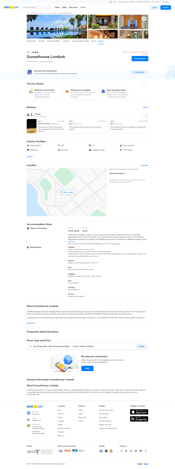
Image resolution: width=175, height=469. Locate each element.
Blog (59, 410)
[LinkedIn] (131, 450)
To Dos (80, 421)
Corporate (61, 421)
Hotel (28, 13)
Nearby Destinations (117, 173)
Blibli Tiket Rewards (143, 2)
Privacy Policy (103, 417)
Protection (61, 432)
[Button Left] (141, 115)
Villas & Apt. (82, 417)
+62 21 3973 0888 (38, 434)
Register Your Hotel (105, 425)
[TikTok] (145, 450)
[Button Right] (146, 115)
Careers (60, 417)
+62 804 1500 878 (38, 429)
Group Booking (104, 414)
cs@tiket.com (36, 420)
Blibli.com (61, 436)
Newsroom (61, 414)
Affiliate (60, 425)
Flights (80, 410)
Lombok (47, 13)
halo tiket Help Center (106, 410)
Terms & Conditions (105, 421)
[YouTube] (136, 450)
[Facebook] (121, 450)
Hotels (80, 414)
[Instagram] (140, 450)
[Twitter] (126, 450)
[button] (67, 192)
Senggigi (54, 13)
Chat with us (36, 414)
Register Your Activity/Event (108, 428)
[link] (154, 7)
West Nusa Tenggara (37, 13)
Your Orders (156, 2)
